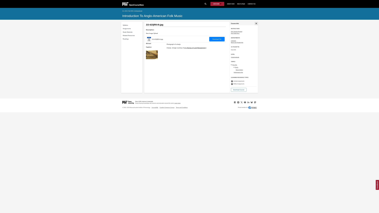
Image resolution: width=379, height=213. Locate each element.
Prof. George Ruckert (236, 31)
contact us (251, 4)
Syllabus (125, 25)
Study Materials (127, 32)
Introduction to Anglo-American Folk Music (152, 16)
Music (236, 67)
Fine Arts (234, 65)
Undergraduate (235, 57)
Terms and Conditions (182, 107)
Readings (126, 39)
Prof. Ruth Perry (235, 33)
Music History (239, 70)
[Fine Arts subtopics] (231, 65)
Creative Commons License (167, 107)
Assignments (127, 28)
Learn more (177, 103)
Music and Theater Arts (237, 42)
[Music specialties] (234, 67)
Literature (233, 41)
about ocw (230, 4)
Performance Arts (238, 72)
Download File (216, 39)
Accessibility (155, 107)
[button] (238, 90)
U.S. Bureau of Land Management (195, 48)
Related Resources (129, 35)
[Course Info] (256, 23)
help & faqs (241, 4)
